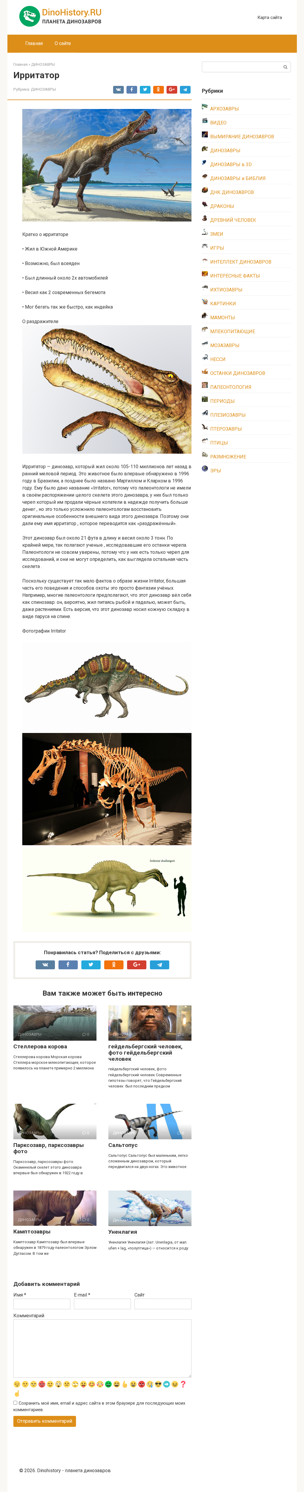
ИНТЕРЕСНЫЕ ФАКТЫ (235, 276)
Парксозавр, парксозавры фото (48, 1148)
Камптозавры (31, 1231)
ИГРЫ (217, 248)
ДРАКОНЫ (222, 206)
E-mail (82, 1295)
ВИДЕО (218, 123)
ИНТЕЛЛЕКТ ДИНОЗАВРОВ (240, 262)
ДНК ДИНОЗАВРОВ (232, 192)
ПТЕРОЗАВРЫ (226, 429)
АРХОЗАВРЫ (224, 109)
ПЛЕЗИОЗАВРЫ (228, 415)
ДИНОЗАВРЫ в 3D (231, 164)
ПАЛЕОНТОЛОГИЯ (230, 387)
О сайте (63, 43)
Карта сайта (269, 17)
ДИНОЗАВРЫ (43, 89)
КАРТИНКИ (223, 304)
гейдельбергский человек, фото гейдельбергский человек (145, 1052)
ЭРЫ (215, 471)
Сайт (139, 1295)
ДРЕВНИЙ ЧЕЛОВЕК (233, 220)
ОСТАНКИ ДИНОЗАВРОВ (237, 373)
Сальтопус (123, 1145)
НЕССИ (218, 359)
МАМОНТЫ (222, 317)
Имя (19, 1295)
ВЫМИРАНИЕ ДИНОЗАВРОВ (242, 136)
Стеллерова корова (40, 1046)
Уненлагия (122, 1231)
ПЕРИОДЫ (222, 401)
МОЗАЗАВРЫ (225, 345)
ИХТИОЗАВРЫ (226, 290)
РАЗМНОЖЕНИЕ (228, 457)
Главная (34, 43)
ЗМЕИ (216, 234)
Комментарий (28, 1315)
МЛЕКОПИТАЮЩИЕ (232, 331)
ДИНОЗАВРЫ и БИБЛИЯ (238, 178)
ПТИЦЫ (219, 443)
